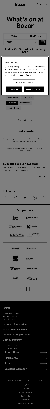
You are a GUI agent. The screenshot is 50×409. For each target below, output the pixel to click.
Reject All (14, 89)
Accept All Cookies (34, 89)
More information (27, 75)
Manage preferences (24, 82)
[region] (25, 75)
